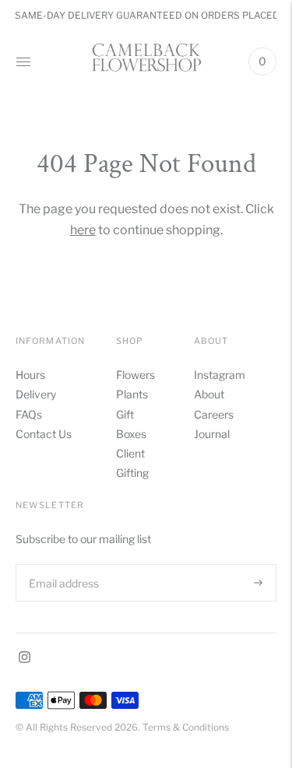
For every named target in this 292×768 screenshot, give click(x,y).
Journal (212, 433)
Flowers (135, 374)
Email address (62, 564)
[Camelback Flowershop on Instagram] (24, 658)
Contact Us (44, 433)
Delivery (36, 394)
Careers (214, 414)
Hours (30, 374)
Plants (132, 394)
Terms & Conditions (185, 727)
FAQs (29, 414)
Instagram (219, 374)
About (209, 394)
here (83, 230)
